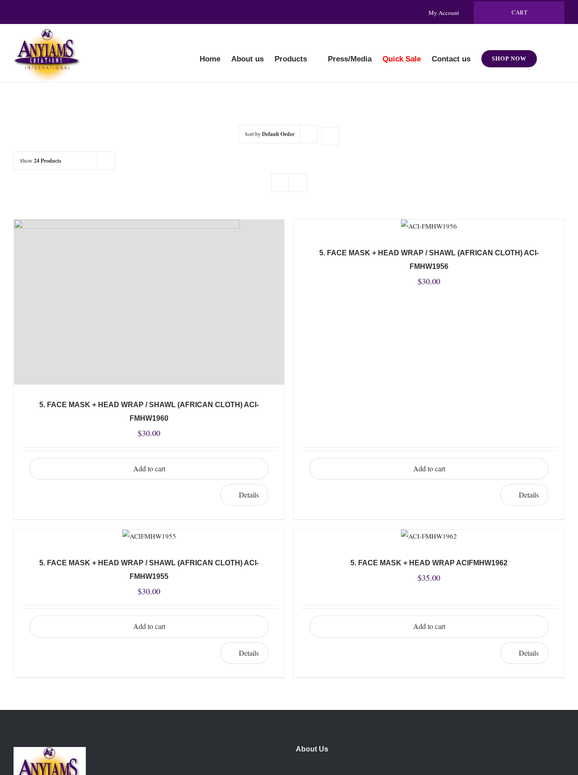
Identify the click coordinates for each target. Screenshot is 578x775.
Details (529, 494)
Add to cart (429, 468)
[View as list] (298, 183)
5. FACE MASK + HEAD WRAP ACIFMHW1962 (429, 563)
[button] (551, 52)
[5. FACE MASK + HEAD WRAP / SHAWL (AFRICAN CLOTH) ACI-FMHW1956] (429, 226)
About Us (312, 749)
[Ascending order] (330, 136)
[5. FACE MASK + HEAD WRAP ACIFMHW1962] (429, 536)
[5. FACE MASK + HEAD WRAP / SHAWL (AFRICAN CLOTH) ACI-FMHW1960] (149, 302)
